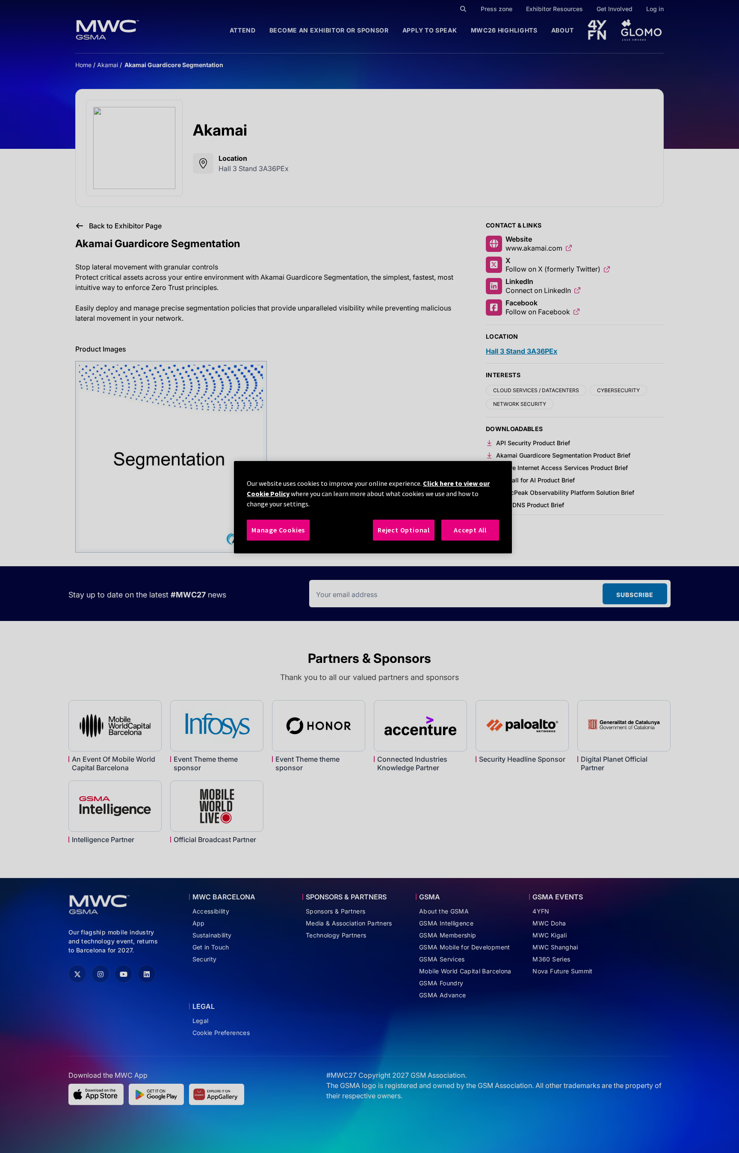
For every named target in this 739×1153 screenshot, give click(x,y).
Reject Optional (404, 530)
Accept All (470, 530)
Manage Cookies (278, 530)
